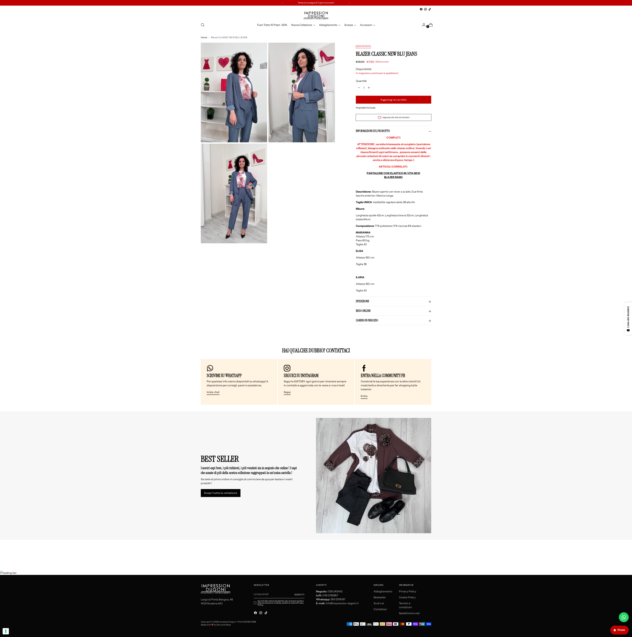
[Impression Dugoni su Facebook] (421, 9)
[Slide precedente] (421, 553)
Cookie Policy (407, 597)
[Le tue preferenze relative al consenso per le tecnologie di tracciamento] (6, 631)
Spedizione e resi (409, 613)
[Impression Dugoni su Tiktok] (429, 9)
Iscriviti (299, 594)
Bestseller (380, 597)
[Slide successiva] (428, 553)
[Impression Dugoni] (316, 15)
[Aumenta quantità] (359, 87)
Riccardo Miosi (224, 624)
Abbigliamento (383, 591)
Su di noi (379, 603)
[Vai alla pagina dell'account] (422, 25)
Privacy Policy (407, 591)
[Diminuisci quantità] (369, 87)
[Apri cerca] (202, 25)
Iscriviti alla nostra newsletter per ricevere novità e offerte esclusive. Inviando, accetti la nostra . (280, 603)
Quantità (361, 81)
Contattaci (380, 609)
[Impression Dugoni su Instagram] (425, 9)
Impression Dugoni (227, 622)
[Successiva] (349, 3)
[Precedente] (282, 3)
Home (204, 37)
